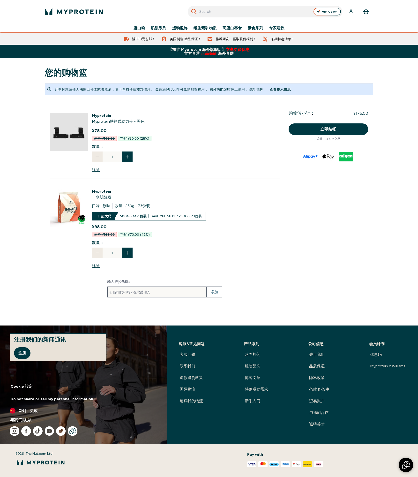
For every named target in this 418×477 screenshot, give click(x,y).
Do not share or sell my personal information (52, 399)
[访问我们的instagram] (14, 431)
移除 (96, 170)
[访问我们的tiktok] (38, 431)
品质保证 (317, 366)
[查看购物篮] (366, 11)
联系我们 (187, 366)
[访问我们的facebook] (26, 431)
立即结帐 (328, 129)
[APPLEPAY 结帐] (328, 156)
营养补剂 (252, 354)
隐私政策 (317, 378)
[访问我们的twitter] (61, 431)
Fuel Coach (329, 11)
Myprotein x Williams (387, 366)
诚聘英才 (317, 424)
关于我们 (317, 354)
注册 (22, 353)
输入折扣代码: (118, 282)
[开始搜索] (194, 11)
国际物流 (187, 389)
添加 (214, 292)
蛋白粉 (139, 28)
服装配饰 (252, 366)
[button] (406, 465)
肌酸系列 (158, 28)
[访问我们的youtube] (49, 431)
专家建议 (276, 28)
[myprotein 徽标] (74, 11)
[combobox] (265, 11)
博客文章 (252, 378)
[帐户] (351, 11)
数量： (98, 146)
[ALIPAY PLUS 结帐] (310, 156)
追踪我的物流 (191, 401)
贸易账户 (317, 401)
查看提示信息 (280, 89)
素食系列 (255, 28)
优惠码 (376, 354)
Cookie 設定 (22, 386)
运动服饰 (180, 28)
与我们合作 (318, 412)
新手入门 (252, 401)
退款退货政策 (191, 378)
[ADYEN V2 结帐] (346, 156)
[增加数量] (127, 156)
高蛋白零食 (232, 28)
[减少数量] (97, 156)
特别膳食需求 (256, 389)
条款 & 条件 (319, 389)
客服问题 (187, 354)
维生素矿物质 (205, 28)
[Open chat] (72, 431)
